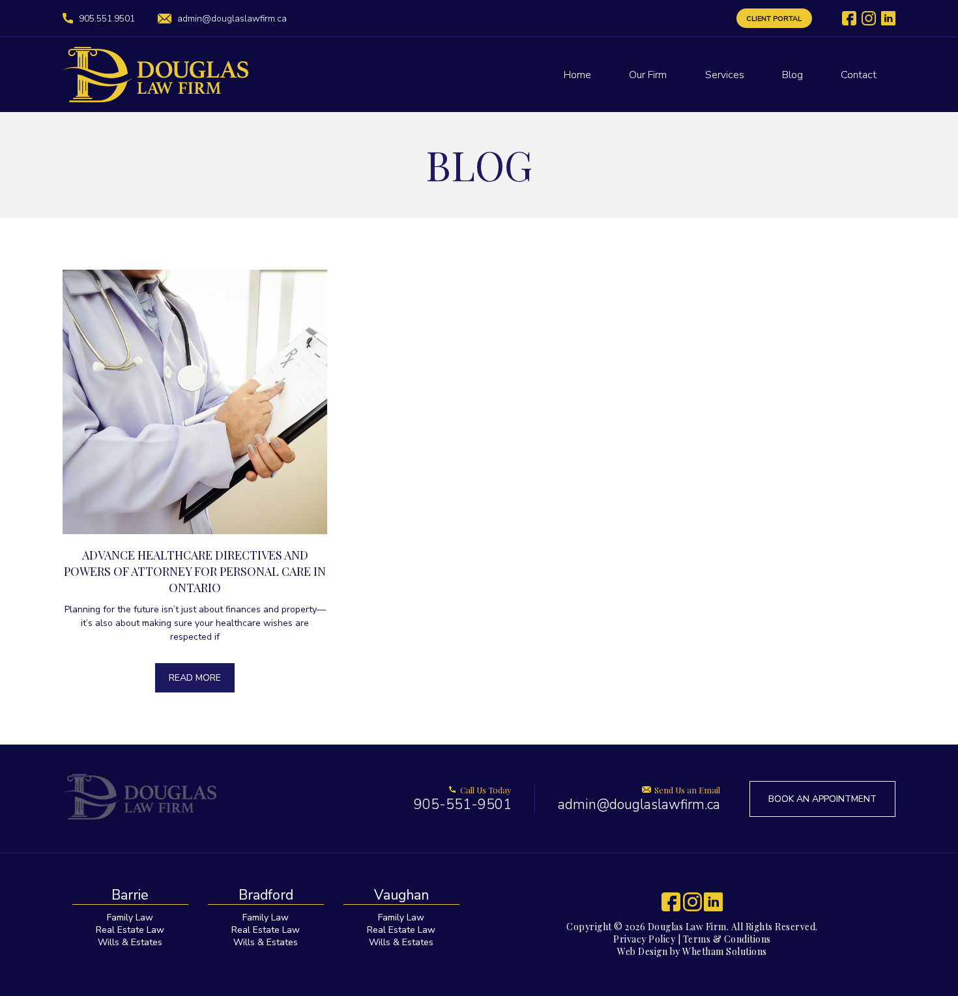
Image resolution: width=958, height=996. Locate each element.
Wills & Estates (130, 942)
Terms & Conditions (727, 939)
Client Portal (774, 18)
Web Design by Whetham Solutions (692, 951)
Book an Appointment (822, 799)
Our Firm (648, 75)
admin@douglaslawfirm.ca (232, 18)
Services (724, 75)
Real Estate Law (130, 930)
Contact (859, 75)
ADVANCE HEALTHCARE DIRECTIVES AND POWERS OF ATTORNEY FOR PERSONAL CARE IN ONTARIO (195, 571)
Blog (792, 75)
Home (577, 75)
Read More (195, 678)
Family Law (130, 917)
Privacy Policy (644, 939)
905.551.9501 (107, 18)
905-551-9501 (463, 799)
